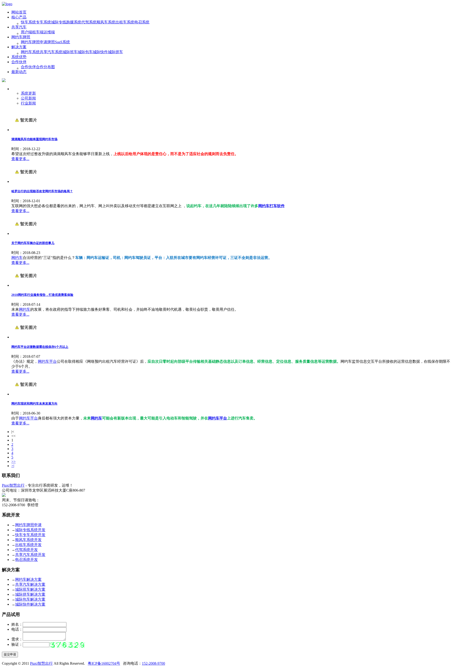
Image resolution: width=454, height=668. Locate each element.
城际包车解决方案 (30, 599)
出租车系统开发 (28, 545)
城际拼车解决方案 (30, 594)
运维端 (49, 32)
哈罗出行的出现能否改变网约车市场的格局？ (42, 191)
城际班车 (70, 52)
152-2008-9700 (153, 663)
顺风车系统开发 (28, 540)
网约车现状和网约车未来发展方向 (34, 403)
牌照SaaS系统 (58, 42)
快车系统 (28, 22)
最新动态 (18, 72)
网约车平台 (47, 361)
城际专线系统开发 (30, 530)
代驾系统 (88, 22)
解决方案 (18, 47)
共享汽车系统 (51, 52)
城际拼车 (115, 52)
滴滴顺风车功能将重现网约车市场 (34, 139)
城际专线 (58, 22)
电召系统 (141, 22)
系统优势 (18, 57)
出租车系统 (124, 22)
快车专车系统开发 (30, 535)
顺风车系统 (105, 22)
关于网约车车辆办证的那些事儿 (32, 243)
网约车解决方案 (28, 579)
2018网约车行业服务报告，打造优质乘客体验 (42, 295)
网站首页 (18, 12)
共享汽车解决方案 (30, 584)
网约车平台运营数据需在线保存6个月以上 (39, 347)
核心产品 (18, 17)
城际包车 (85, 52)
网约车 (17, 258)
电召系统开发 (26, 560)
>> (13, 461)
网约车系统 (30, 52)
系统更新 (28, 93)
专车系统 (43, 22)
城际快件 (100, 52)
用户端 (26, 32)
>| (12, 466)
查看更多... (20, 159)
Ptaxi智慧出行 (13, 485)
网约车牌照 (20, 37)
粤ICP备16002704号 (104, 663)
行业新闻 (28, 103)
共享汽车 (18, 27)
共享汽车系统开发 (30, 555)
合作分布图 (45, 67)
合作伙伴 (18, 62)
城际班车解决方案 (30, 589)
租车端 (38, 32)
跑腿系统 (73, 22)
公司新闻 (28, 98)
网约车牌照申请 (34, 42)
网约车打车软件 (271, 206)
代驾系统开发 (26, 550)
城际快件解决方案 (30, 604)
